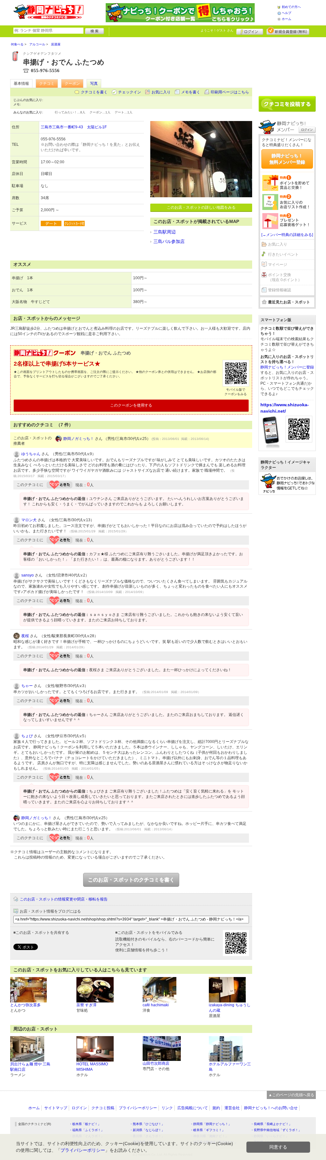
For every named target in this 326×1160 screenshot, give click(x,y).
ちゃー (27, 686)
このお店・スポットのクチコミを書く (131, 879)
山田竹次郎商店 (156, 1063)
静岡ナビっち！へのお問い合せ (271, 1108)
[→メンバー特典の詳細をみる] (287, 235)
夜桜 (25, 636)
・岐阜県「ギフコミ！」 (207, 1130)
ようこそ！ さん (217, 30)
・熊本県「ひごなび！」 (147, 1124)
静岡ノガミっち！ (78, 438)
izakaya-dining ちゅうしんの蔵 (230, 1008)
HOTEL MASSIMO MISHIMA (92, 1067)
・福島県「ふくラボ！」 (86, 1130)
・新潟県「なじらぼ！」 (147, 1130)
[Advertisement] (287, 64)
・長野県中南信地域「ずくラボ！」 (276, 1130)
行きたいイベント (283, 254)
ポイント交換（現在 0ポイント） (285, 277)
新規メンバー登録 (287, 31)
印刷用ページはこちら (230, 92)
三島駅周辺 (164, 231)
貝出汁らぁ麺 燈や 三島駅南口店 (30, 1067)
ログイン (249, 31)
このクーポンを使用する (131, 405)
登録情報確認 (279, 290)
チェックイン (129, 92)
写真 (94, 83)
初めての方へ (291, 7)
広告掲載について (192, 1108)
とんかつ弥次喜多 (25, 1005)
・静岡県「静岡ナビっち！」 (210, 1124)
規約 (216, 1108)
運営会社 (232, 1108)
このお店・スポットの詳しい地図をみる (201, 207)
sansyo (27, 575)
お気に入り (161, 92)
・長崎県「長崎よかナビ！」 (271, 1124)
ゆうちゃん (30, 454)
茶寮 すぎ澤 (86, 1005)
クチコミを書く (94, 92)
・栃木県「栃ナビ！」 (85, 1124)
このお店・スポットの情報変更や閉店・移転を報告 (64, 899)
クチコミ (46, 83)
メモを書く (190, 92)
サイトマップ (55, 1108)
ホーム (286, 19)
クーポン (72, 83)
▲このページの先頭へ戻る (291, 1095)
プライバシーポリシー (138, 1108)
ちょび (27, 736)
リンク (167, 1108)
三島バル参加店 (169, 241)
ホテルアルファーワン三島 (230, 1067)
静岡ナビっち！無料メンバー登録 (287, 159)
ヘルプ (286, 13)
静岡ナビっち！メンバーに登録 (287, 367)
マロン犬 (29, 520)
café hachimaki (156, 1005)
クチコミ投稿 (102, 1108)
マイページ (277, 264)
